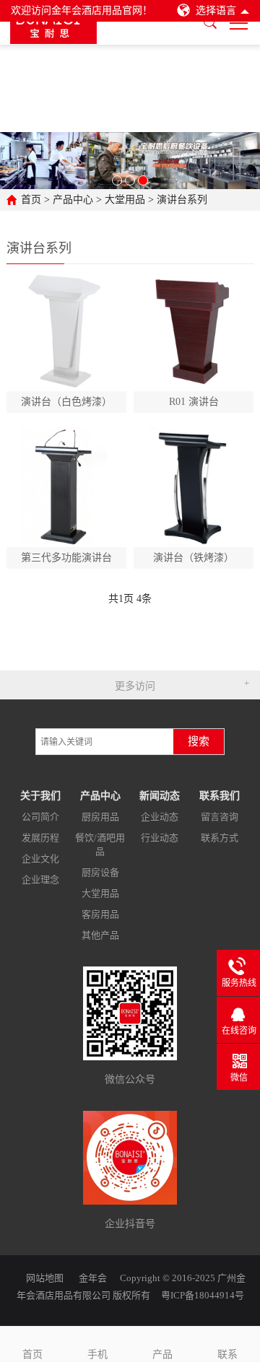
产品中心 (73, 199)
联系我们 (219, 795)
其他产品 (100, 935)
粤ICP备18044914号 (202, 1295)
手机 (97, 1354)
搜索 (198, 741)
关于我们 (40, 795)
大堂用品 (125, 199)
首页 (31, 199)
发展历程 (40, 837)
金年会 (93, 1277)
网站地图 (45, 1277)
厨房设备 (100, 872)
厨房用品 (100, 816)
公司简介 (40, 816)
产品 (162, 1354)
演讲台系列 (182, 199)
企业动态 (159, 816)
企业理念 (40, 879)
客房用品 (100, 914)
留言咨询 (219, 816)
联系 (227, 1354)
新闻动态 (159, 795)
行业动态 (159, 837)
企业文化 (40, 858)
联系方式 (219, 837)
